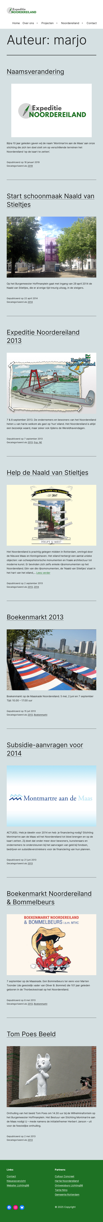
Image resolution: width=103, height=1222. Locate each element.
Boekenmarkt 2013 (35, 617)
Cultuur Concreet (64, 1176)
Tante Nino (61, 1190)
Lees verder (43, 572)
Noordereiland (70, 23)
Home (16, 23)
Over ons (28, 23)
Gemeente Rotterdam (67, 1194)
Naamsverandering (35, 71)
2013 (30, 442)
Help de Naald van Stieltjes (47, 472)
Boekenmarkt (40, 714)
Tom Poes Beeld (31, 1034)
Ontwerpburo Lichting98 (69, 1185)
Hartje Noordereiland (67, 1180)
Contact (92, 23)
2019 (30, 165)
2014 (30, 302)
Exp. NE (38, 442)
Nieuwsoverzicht (16, 1180)
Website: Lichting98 (18, 1185)
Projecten (47, 23)
